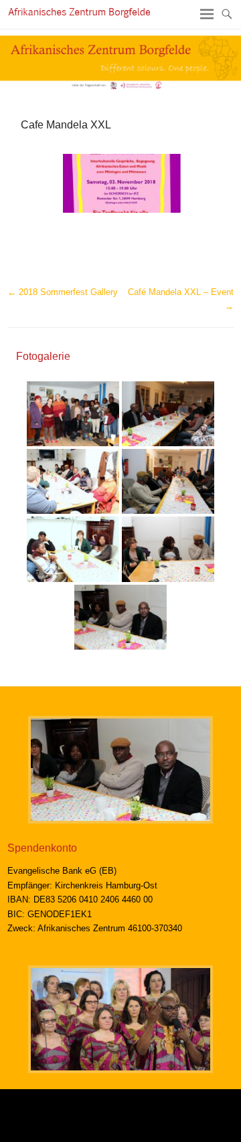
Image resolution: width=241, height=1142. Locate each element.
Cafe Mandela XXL (66, 124)
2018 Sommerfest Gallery (62, 292)
